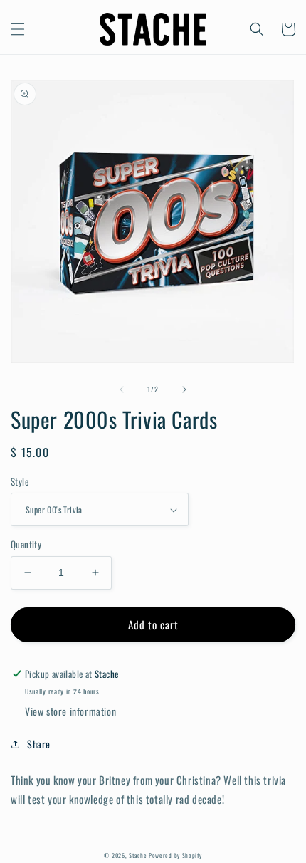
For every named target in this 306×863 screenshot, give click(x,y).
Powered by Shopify (175, 855)
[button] (17, 29)
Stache (138, 855)
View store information (70, 711)
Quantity (26, 544)
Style (19, 481)
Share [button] (39, 743)
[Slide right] (184, 389)
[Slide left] (121, 389)
